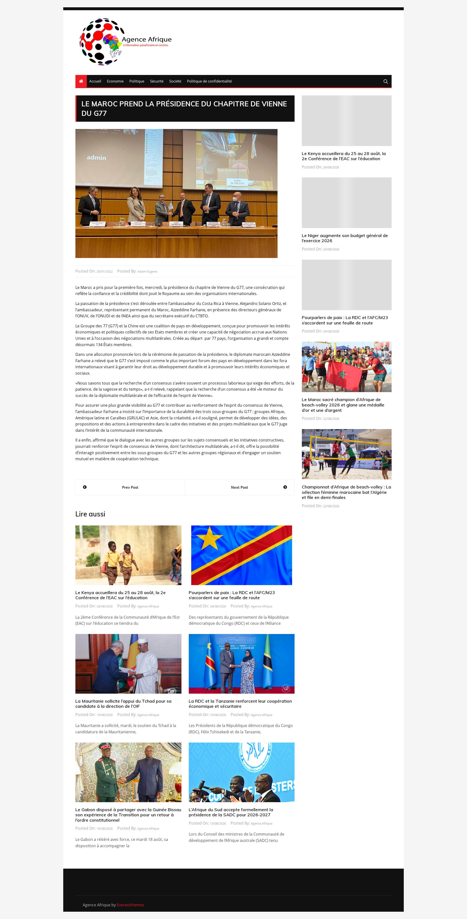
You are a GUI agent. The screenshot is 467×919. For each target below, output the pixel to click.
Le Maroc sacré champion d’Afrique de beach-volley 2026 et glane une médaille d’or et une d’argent (343, 405)
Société (175, 81)
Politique (136, 81)
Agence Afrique (148, 606)
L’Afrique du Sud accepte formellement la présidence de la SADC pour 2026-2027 (231, 812)
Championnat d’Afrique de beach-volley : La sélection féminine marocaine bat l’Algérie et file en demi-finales (346, 492)
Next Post (239, 487)
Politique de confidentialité (209, 81)
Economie (115, 81)
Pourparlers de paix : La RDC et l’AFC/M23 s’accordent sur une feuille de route (232, 595)
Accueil (95, 81)
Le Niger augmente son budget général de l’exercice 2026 (345, 238)
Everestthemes (130, 905)
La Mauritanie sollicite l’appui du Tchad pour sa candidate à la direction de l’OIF (123, 703)
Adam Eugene (147, 271)
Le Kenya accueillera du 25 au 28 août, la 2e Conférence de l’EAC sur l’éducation (120, 595)
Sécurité (156, 81)
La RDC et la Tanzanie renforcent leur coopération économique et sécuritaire (240, 703)
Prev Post (130, 487)
